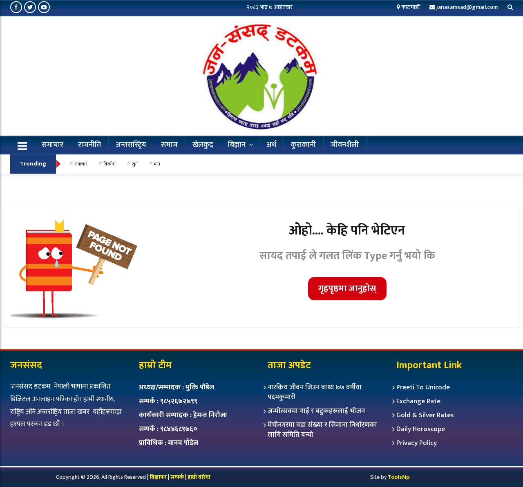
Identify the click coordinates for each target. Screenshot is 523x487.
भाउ (157, 164)
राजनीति (89, 145)
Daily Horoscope (420, 429)
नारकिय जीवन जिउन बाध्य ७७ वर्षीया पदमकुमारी (315, 392)
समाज (169, 145)
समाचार (52, 145)
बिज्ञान (237, 145)
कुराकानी (303, 145)
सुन (135, 164)
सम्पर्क (177, 477)
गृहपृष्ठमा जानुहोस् (347, 288)
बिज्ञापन (158, 477)
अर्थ (271, 145)
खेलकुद (202, 145)
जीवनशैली (345, 145)
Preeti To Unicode (423, 387)
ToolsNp (398, 477)
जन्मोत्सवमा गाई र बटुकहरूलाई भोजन (316, 411)
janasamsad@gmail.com (467, 7)
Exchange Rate (418, 401)
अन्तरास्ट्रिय (131, 145)
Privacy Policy (416, 443)
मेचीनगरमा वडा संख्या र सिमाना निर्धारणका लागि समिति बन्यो (322, 429)
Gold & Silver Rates (425, 415)
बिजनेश (109, 164)
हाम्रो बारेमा (199, 477)
